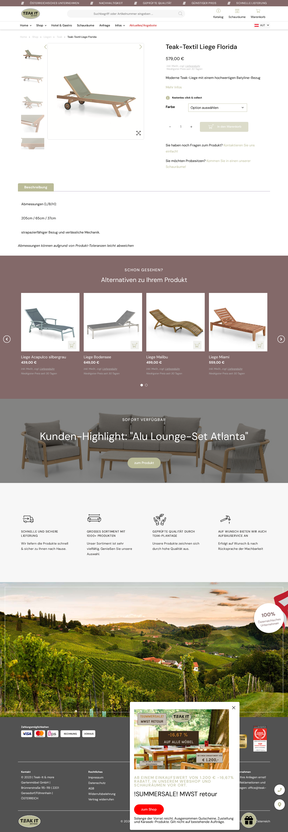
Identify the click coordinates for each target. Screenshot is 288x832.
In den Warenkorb (229, 126)
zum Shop (149, 809)
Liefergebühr (192, 66)
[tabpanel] (156, 334)
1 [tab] (141, 385)
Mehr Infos (174, 87)
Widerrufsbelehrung (102, 794)
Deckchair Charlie (142, 357)
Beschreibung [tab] (35, 187)
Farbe (170, 107)
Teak (59, 37)
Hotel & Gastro (61, 25)
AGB (91, 788)
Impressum (95, 777)
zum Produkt (144, 463)
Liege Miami (75, 357)
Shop (39, 25)
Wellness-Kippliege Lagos (212, 357)
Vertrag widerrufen (101, 799)
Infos (118, 25)
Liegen (47, 37)
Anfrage (104, 25)
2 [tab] (146, 385)
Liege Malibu (13, 357)
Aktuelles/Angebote (143, 25)
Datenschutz (96, 783)
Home (24, 25)
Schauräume (85, 25)
